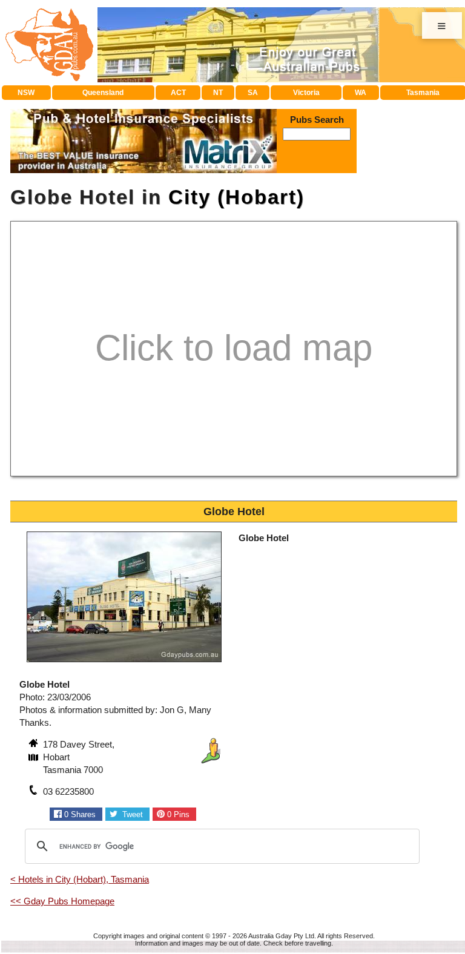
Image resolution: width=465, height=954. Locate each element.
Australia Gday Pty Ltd (281, 935)
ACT (178, 92)
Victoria (306, 92)
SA (253, 92)
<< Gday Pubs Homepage (62, 901)
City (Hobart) (236, 197)
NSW (26, 92)
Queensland (103, 92)
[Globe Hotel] (124, 663)
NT (218, 92)
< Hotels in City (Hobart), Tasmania (79, 879)
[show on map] (34, 758)
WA (360, 92)
